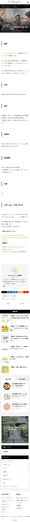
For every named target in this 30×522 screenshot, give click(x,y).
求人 (4, 482)
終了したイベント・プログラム (14, 30)
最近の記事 (8, 379)
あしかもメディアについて (22, 497)
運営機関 (18, 505)
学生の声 (5, 475)
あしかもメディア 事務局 (11, 296)
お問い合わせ (19, 508)
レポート (5, 468)
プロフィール (14, 277)
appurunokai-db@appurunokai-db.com (16, 246)
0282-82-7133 (9, 249)
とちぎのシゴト (6, 464)
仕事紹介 (5, 471)
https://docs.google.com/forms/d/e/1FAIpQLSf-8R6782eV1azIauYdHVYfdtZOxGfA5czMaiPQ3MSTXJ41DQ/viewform (14, 238)
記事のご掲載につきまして (22, 500)
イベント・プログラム (16, 387)
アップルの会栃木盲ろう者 (9, 53)
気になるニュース (7, 479)
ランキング (19, 502)
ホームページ (16, 216)
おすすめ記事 (22, 379)
